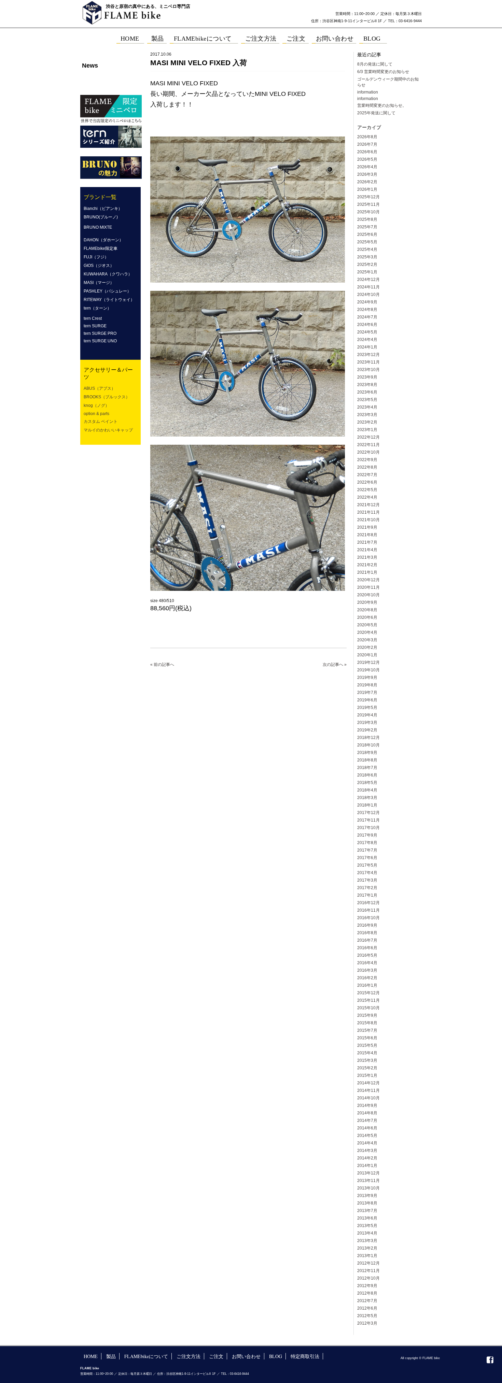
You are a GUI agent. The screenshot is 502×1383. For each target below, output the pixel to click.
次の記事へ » (335, 664)
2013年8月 (367, 1203)
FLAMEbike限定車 (100, 248)
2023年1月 (367, 429)
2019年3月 (367, 722)
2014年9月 (367, 1105)
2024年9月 (367, 302)
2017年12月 (368, 812)
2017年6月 (367, 857)
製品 (111, 1356)
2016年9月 (367, 925)
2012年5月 (367, 1315)
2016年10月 (368, 917)
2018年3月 (367, 797)
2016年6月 (367, 947)
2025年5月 (367, 242)
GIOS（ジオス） (99, 265)
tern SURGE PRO (100, 333)
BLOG (275, 1356)
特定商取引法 (305, 1356)
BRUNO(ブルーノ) (101, 217)
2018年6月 (367, 775)
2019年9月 (367, 677)
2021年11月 (368, 512)
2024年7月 (367, 317)
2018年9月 (367, 752)
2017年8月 (367, 842)
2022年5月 (367, 489)
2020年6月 (367, 617)
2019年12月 (368, 662)
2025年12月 (368, 197)
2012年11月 (368, 1270)
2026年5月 (367, 159)
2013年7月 (367, 1210)
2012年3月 (367, 1323)
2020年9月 (367, 602)
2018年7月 (367, 767)
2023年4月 (367, 407)
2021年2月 (367, 564)
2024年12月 (368, 279)
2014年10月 (368, 1098)
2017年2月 (367, 887)
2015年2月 (367, 1068)
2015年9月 (367, 1015)
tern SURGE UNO (100, 341)
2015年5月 (367, 1045)
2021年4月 (367, 549)
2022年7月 (367, 474)
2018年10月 (368, 745)
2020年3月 (367, 640)
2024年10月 (368, 294)
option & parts (96, 413)
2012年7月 (367, 1300)
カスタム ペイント (100, 421)
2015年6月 (367, 1038)
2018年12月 (368, 737)
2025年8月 (367, 219)
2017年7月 (367, 850)
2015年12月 (368, 992)
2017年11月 (368, 820)
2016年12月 (368, 902)
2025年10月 (368, 212)
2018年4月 (367, 790)
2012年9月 (367, 1285)
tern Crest (93, 318)
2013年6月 (367, 1218)
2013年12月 (368, 1173)
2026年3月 (367, 174)
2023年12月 (368, 354)
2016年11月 (368, 910)
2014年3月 (367, 1150)
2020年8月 (367, 610)
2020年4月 (367, 632)
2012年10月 (368, 1278)
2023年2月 (367, 422)
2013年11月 (368, 1180)
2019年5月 (367, 707)
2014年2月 (367, 1158)
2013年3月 (367, 1240)
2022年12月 (368, 437)
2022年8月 (367, 467)
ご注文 (216, 1356)
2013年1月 (367, 1255)
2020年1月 (367, 655)
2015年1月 (367, 1075)
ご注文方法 (188, 1356)
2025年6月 (367, 234)
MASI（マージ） (99, 282)
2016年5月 (367, 955)
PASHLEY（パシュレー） (107, 291)
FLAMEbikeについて (146, 1356)
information (367, 92)
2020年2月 (367, 647)
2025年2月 (367, 264)
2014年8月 (367, 1113)
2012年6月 (367, 1308)
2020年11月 (368, 587)
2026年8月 (367, 136)
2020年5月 (367, 625)
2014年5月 (367, 1135)
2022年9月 (367, 459)
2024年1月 (367, 347)
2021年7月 (367, 542)
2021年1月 (367, 572)
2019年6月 (367, 700)
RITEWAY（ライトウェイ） (109, 299)
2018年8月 (367, 760)
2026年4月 (367, 167)
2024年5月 (367, 332)
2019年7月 (367, 692)
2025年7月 (367, 227)
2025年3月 (367, 257)
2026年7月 (367, 144)
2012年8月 (367, 1293)
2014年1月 (367, 1165)
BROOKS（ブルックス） (107, 397)
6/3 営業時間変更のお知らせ (383, 71)
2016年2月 (367, 977)
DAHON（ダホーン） (103, 240)
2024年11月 (368, 287)
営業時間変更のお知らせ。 (381, 105)
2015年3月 (367, 1060)
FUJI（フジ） (96, 257)
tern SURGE (95, 326)
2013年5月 (367, 1225)
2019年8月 (367, 685)
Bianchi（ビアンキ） (103, 208)
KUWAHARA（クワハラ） (108, 274)
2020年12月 (368, 580)
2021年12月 (368, 504)
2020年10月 (368, 595)
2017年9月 (367, 835)
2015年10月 (368, 1008)
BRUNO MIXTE (98, 227)
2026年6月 (367, 151)
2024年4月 (367, 339)
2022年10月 (368, 452)
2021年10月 (368, 519)
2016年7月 (367, 940)
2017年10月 (368, 827)
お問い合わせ (246, 1356)
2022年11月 (368, 444)
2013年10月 (368, 1188)
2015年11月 (368, 1000)
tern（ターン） (97, 308)
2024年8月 (367, 309)
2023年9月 (367, 377)
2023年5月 (367, 399)
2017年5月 (367, 865)
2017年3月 (367, 880)
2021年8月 (367, 534)
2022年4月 (367, 497)
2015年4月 (367, 1053)
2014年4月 (367, 1143)
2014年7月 (367, 1120)
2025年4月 (367, 249)
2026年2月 (367, 182)
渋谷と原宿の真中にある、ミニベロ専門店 (148, 6)
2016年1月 (367, 985)
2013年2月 (367, 1248)
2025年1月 (367, 272)
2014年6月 (367, 1128)
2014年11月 (368, 1090)
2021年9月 (367, 527)
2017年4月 (367, 872)
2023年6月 (367, 392)
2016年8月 (367, 932)
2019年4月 (367, 715)
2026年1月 (367, 189)
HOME (91, 1356)
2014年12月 (368, 1083)
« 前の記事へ (162, 664)
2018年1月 (367, 805)
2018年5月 (367, 782)
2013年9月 (367, 1195)
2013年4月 (367, 1233)
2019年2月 (367, 730)
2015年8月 (367, 1023)
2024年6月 (367, 324)
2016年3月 (367, 970)
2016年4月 (367, 962)
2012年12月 (368, 1263)
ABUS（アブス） (99, 388)
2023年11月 (368, 362)
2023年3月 (367, 414)
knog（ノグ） (96, 405)
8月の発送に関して (374, 64)
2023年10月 (368, 369)
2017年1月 (367, 895)
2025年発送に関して (376, 113)
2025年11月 (368, 204)
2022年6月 (367, 482)
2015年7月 (367, 1030)
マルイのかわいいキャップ (108, 430)
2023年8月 (367, 384)
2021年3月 (367, 557)
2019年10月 (368, 670)
